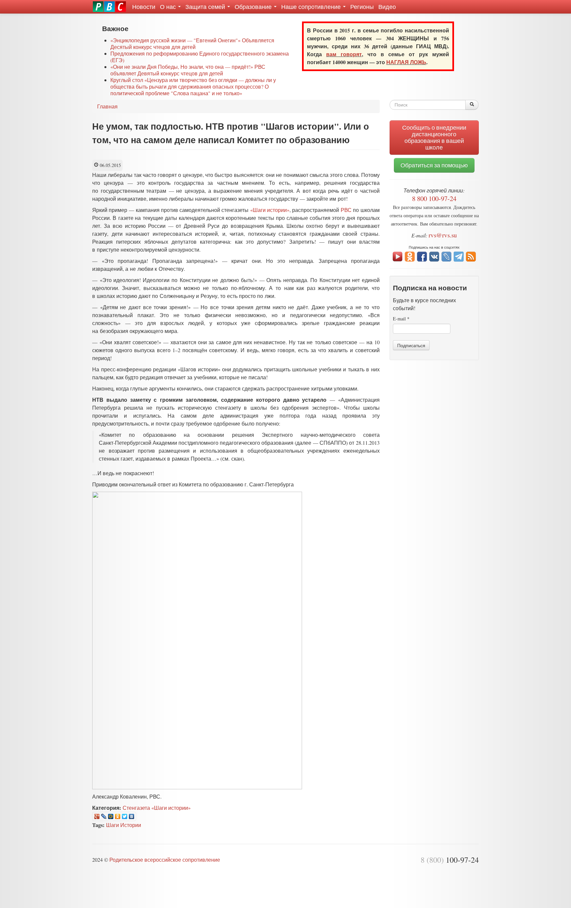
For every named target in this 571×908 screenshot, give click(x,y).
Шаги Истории (123, 824)
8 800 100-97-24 (434, 198)
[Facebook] (422, 255)
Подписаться (411, 345)
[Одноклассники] (117, 816)
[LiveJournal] (103, 816)
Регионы (362, 7)
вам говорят (344, 54)
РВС (346, 209)
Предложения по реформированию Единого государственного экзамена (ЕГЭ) (199, 56)
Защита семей (206, 7)
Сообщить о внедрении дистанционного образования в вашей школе (434, 137)
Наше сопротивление (311, 7)
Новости (143, 7)
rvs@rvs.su (443, 235)
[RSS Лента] (471, 255)
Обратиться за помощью (434, 165)
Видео (387, 7)
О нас (168, 7)
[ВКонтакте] (131, 816)
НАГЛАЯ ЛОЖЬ (406, 62)
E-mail (401, 318)
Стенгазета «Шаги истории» (157, 807)
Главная (107, 106)
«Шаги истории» (269, 209)
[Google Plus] (97, 816)
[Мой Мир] (110, 816)
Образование (254, 7)
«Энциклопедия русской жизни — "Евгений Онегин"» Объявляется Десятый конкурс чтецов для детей (192, 43)
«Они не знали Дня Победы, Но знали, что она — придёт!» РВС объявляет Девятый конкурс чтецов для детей (187, 70)
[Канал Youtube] (397, 255)
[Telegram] (458, 255)
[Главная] (109, 7)
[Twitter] (124, 816)
